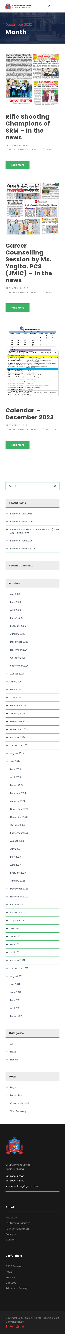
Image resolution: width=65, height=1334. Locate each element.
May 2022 (15, 944)
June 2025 (15, 681)
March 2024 (16, 785)
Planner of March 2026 (22, 548)
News (49, 149)
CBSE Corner (13, 1266)
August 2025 (17, 673)
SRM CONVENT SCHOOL (26, 149)
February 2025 (18, 705)
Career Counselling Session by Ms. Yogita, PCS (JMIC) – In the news (29, 263)
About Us (11, 1217)
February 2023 (18, 872)
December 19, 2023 (17, 288)
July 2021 (15, 984)
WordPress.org (18, 1111)
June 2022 (15, 936)
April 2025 (15, 697)
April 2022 (15, 952)
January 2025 (17, 713)
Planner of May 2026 (21, 521)
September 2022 (19, 912)
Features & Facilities (18, 1223)
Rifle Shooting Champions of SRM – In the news (28, 127)
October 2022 (17, 904)
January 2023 (17, 880)
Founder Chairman (17, 1228)
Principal (11, 1234)
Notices (51, 429)
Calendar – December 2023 (30, 413)
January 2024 (17, 801)
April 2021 (15, 1008)
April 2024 (15, 777)
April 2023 (15, 864)
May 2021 (15, 1000)
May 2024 (15, 769)
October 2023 (17, 825)
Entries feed (16, 1095)
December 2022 (19, 888)
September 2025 (19, 665)
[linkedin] (11, 1326)
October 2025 (17, 657)
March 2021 (16, 1016)
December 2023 (19, 809)
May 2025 (15, 689)
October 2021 (17, 960)
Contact (11, 1283)
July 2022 (15, 928)
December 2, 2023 (16, 425)
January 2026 (17, 633)
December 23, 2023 (17, 145)
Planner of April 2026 (21, 540)
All (11, 1043)
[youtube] (17, 1326)
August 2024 (17, 753)
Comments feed (19, 1103)
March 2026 (16, 618)
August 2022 (17, 920)
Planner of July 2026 (21, 513)
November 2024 (19, 729)
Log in (13, 1087)
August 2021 (16, 976)
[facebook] (6, 1326)
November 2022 (19, 896)
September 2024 (19, 745)
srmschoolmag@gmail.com (22, 1186)
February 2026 (18, 625)
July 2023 (15, 848)
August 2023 (17, 840)
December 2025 (19, 641)
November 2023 (19, 817)
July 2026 (15, 594)
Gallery (10, 1239)
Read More (17, 165)
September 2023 (19, 833)
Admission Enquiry (17, 1288)
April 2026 (15, 610)
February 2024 (18, 793)
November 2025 (19, 649)
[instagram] (23, 1326)
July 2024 (15, 761)
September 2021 (19, 968)
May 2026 (15, 602)
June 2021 (15, 992)
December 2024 (19, 721)
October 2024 (18, 737)
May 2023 (15, 856)
